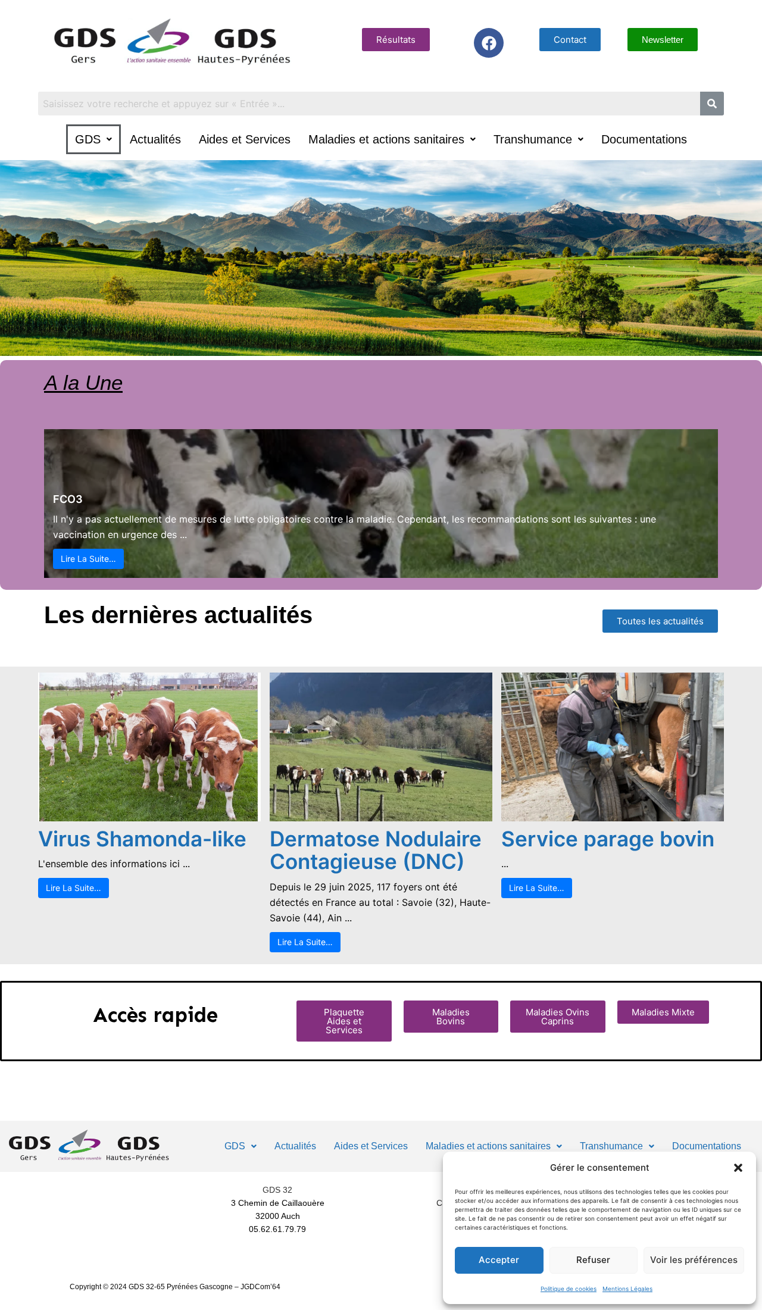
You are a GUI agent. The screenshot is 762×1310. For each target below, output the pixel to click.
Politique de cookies (569, 1288)
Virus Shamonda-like (142, 838)
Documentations (644, 139)
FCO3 (68, 499)
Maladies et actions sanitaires (386, 139)
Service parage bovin (607, 838)
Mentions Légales (627, 1288)
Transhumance (533, 139)
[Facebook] (489, 43)
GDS (88, 139)
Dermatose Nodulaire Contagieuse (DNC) (376, 850)
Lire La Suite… (88, 559)
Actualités (155, 139)
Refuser (593, 1259)
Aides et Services (245, 139)
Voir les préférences (694, 1259)
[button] (738, 1168)
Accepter (499, 1259)
